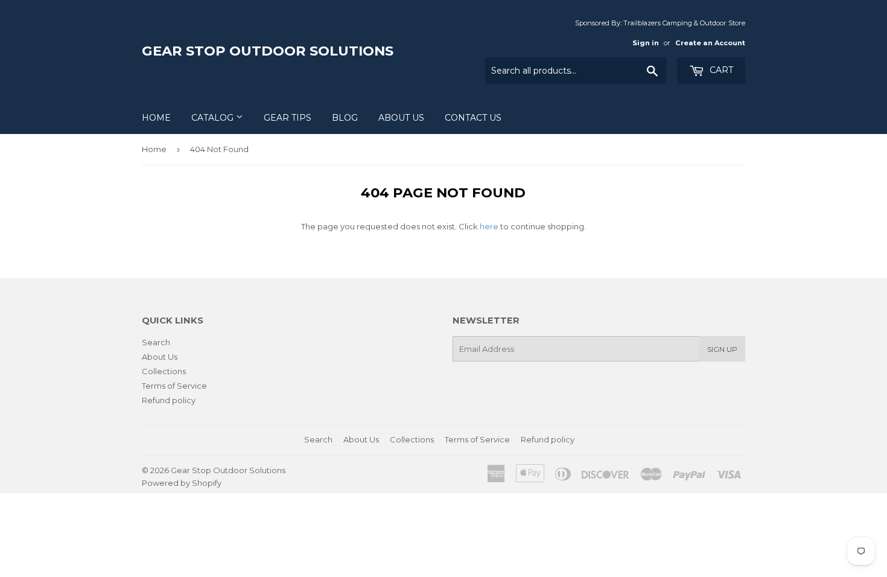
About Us (401, 117)
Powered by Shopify (181, 483)
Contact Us (473, 117)
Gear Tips (287, 117)
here (489, 226)
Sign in (645, 43)
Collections (164, 371)
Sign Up (722, 349)
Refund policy (169, 400)
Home (156, 117)
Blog (345, 117)
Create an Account (710, 43)
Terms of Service (174, 386)
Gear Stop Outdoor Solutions (267, 50)
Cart (720, 70)
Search (156, 342)
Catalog (213, 117)
